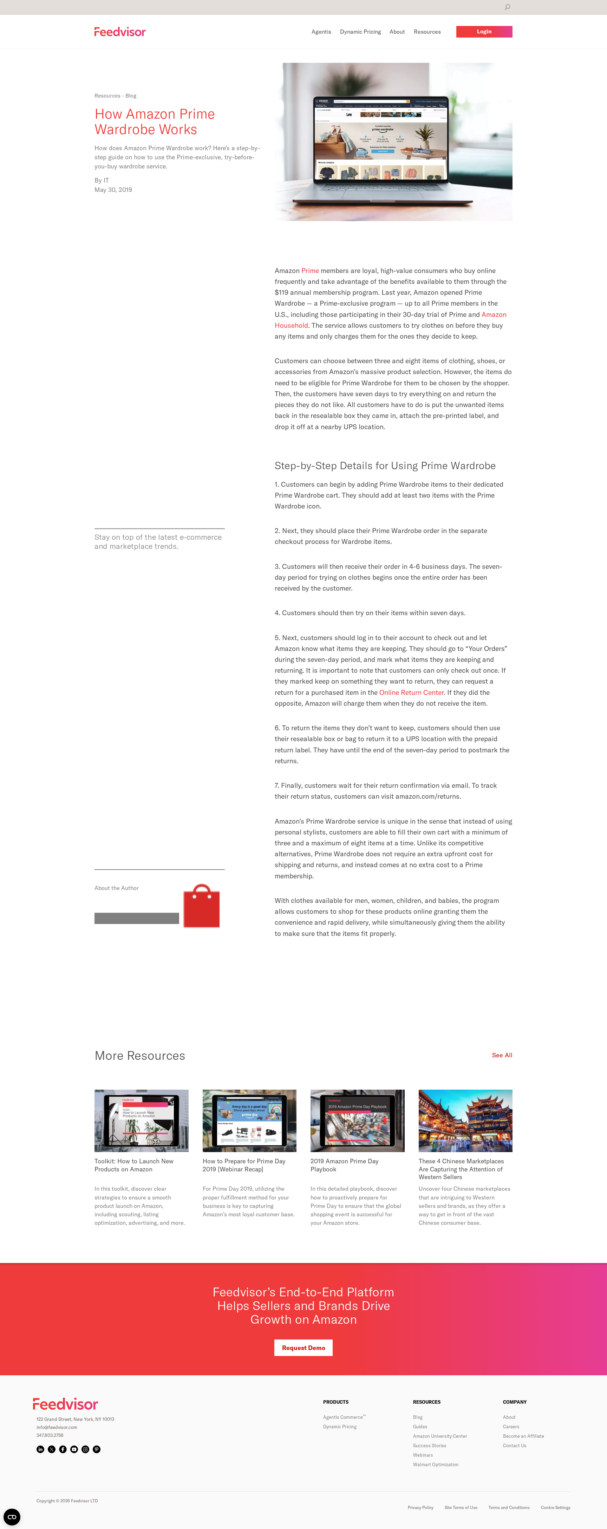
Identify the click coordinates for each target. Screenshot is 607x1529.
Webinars (423, 1455)
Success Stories (429, 1445)
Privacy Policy (420, 1507)
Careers (511, 1426)
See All (502, 1055)
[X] (52, 1449)
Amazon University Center (440, 1436)
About (509, 1417)
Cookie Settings (555, 1507)
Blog (418, 1417)
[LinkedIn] (40, 1449)
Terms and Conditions (509, 1507)
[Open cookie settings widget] (12, 1517)
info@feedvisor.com (57, 1427)
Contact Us (515, 1445)
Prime (310, 270)
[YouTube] (74, 1449)
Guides (420, 1426)
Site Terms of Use (461, 1507)
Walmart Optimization (436, 1464)
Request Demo (303, 1348)
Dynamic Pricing (340, 1426)
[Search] (507, 7)
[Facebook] (63, 1449)
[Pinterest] (96, 1449)
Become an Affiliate (523, 1436)
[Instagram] (85, 1449)
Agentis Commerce (344, 1417)
